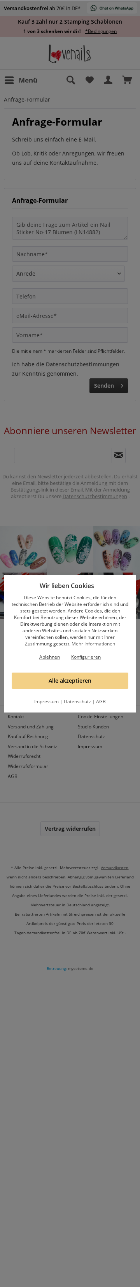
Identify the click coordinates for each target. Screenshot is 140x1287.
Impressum (46, 701)
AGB (101, 701)
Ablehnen (49, 657)
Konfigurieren (86, 657)
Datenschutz (77, 701)
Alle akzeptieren (70, 680)
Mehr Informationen (93, 643)
